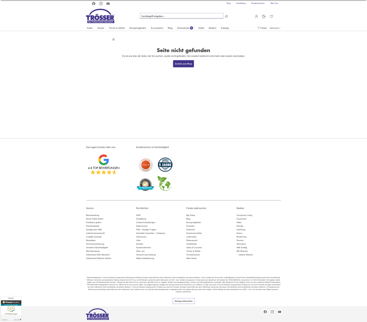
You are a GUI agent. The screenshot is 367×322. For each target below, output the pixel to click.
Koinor (239, 233)
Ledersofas (191, 237)
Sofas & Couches (194, 247)
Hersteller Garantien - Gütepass (150, 233)
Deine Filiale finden (94, 219)
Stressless (241, 244)
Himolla (240, 226)
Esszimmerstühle (194, 233)
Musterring (241, 237)
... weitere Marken (245, 255)
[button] (262, 28)
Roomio (240, 240)
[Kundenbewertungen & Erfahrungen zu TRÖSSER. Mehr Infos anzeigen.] (11, 308)
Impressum (141, 237)
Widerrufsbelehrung (145, 258)
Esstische (190, 229)
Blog (229, 3)
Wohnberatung (92, 251)
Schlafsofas (191, 244)
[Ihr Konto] (256, 16)
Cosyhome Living (244, 215)
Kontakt (139, 244)
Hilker (239, 222)
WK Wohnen (242, 251)
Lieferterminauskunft (95, 233)
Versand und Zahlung (146, 255)
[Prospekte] (263, 16)
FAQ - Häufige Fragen (146, 229)
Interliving (241, 229)
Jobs (138, 240)
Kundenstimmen (258, 3)
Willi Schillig (242, 247)
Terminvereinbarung (95, 244)
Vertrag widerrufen (184, 301)
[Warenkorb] (277, 15)
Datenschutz (142, 226)
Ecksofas (190, 226)
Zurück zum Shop (183, 64)
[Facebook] (94, 3)
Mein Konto (191, 258)
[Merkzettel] (271, 16)
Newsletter (91, 240)
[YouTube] (108, 3)
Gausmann (242, 219)
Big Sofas (190, 215)
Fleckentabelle (92, 226)
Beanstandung (92, 215)
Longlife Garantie (94, 237)
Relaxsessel (191, 240)
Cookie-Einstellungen (145, 222)
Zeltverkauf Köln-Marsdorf (98, 255)
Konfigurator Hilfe (94, 229)
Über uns (140, 251)
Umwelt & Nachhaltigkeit (97, 247)
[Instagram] (101, 3)
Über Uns (274, 3)
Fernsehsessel (193, 255)
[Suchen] (226, 16)
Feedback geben (93, 222)
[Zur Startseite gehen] (100, 15)
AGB (138, 215)
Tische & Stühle (193, 251)
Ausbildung (240, 3)
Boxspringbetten (193, 222)
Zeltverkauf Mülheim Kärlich (98, 258)
